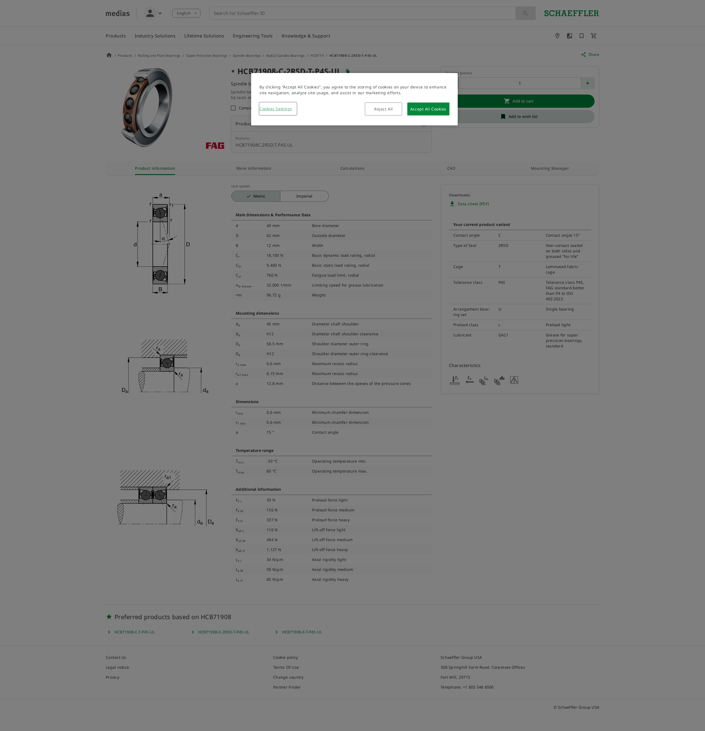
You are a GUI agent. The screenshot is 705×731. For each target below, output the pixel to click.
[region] (354, 99)
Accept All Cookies (428, 109)
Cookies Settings (275, 108)
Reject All (383, 109)
